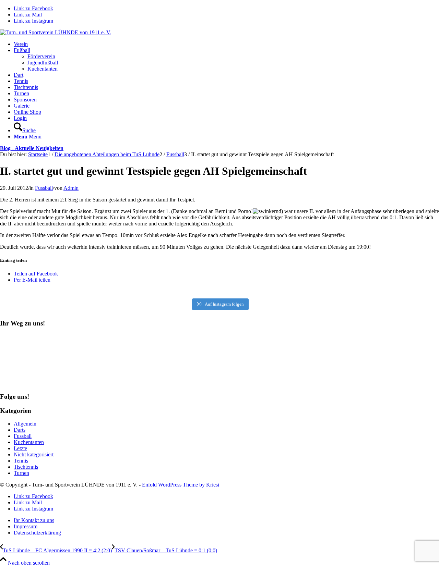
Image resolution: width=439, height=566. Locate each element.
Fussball (44, 188)
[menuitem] (226, 44)
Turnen (21, 473)
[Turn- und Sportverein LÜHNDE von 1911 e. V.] (55, 32)
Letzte (20, 448)
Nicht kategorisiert (34, 454)
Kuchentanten (29, 442)
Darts (19, 430)
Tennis (21, 461)
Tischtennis (26, 467)
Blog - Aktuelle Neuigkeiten (31, 148)
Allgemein (25, 424)
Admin (71, 188)
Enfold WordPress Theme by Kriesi (180, 485)
